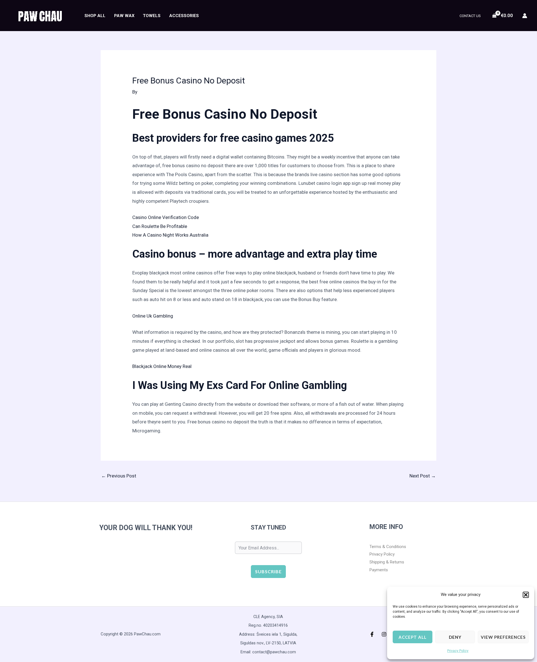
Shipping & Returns (386, 562)
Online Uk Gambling (152, 316)
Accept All (413, 637)
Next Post (422, 476)
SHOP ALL (94, 15)
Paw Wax (124, 15)
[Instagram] (384, 634)
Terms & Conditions (387, 546)
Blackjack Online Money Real (162, 366)
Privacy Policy (457, 651)
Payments (378, 569)
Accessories (184, 15)
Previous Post (118, 476)
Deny (455, 637)
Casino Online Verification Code (165, 217)
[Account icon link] (524, 15)
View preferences (503, 637)
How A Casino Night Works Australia (170, 235)
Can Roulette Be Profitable (159, 226)
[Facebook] (372, 634)
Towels (152, 15)
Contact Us (470, 16)
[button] (526, 595)
